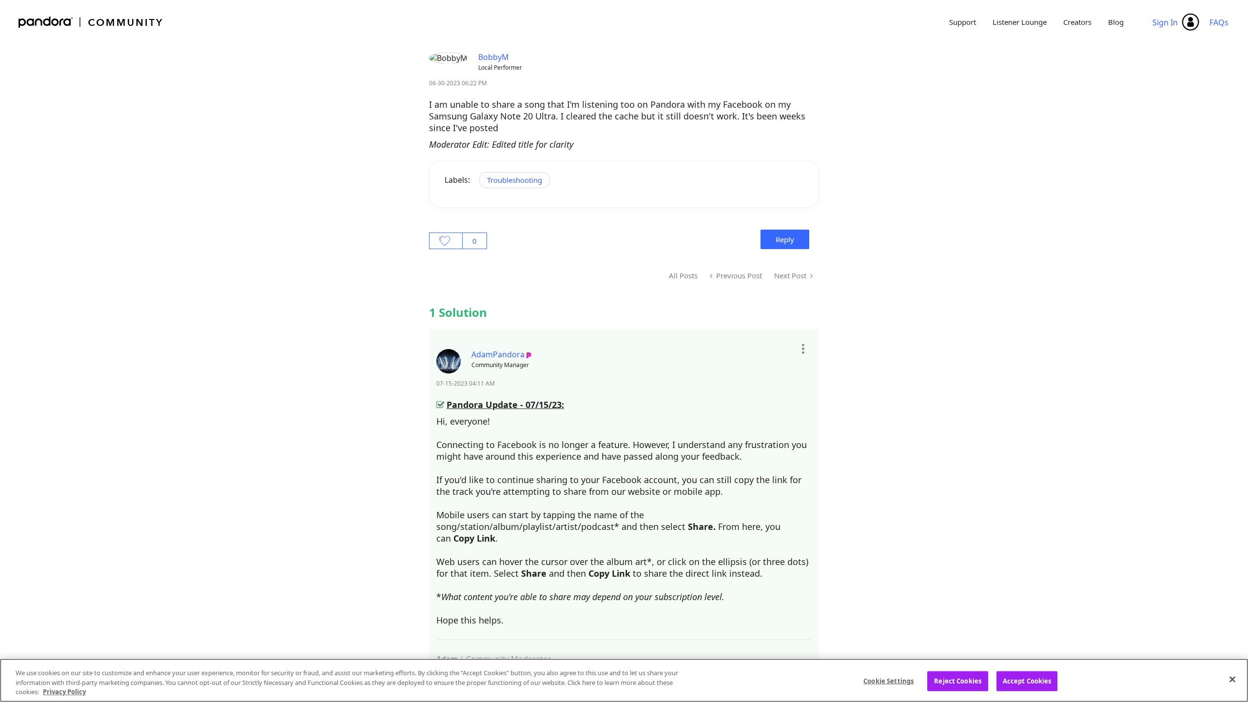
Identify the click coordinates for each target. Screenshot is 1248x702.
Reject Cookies (957, 680)
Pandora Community (91, 22)
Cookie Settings (888, 680)
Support (962, 22)
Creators (1077, 22)
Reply (785, 239)
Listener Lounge (1020, 22)
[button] (803, 348)
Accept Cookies (1027, 680)
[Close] (1232, 679)
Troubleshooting (514, 180)
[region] (624, 680)
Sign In (1165, 22)
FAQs (1218, 22)
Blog (1116, 22)
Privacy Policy (64, 691)
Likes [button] (445, 241)
